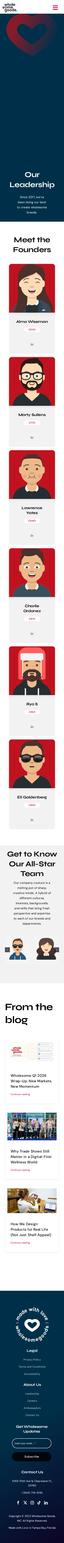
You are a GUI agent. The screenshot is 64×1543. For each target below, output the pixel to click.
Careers (32, 1400)
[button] (7, 949)
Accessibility (32, 1374)
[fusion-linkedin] (32, 344)
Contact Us (32, 1415)
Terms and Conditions (32, 1366)
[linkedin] (46, 1502)
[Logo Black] (9, 4)
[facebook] (18, 1502)
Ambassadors (32, 1408)
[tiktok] (39, 1502)
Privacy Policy (32, 1359)
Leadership (32, 1393)
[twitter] (25, 1502)
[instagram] (32, 1502)
